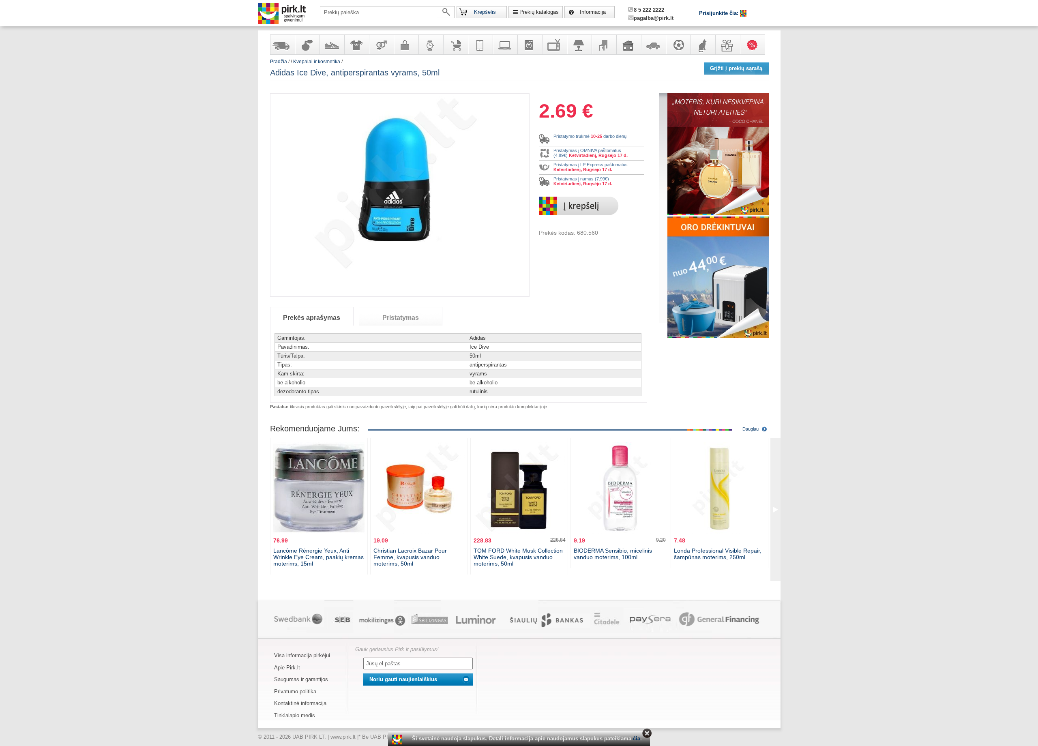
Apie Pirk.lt (287, 668)
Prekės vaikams (455, 44)
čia (636, 738)
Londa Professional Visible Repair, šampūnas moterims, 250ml (717, 553)
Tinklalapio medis (294, 715)
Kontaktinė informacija (300, 703)
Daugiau (750, 429)
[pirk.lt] (398, 739)
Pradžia (278, 61)
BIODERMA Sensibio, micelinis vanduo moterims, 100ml (613, 553)
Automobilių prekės (653, 44)
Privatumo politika (295, 691)
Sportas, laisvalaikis (678, 44)
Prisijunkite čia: (719, 13)
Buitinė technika (529, 44)
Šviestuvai (579, 44)
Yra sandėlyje (282, 44)
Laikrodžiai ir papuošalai (430, 44)
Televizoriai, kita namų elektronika (554, 44)
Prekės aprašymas (311, 317)
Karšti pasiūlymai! (755, 44)
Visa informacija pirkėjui (302, 655)
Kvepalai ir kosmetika (307, 44)
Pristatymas (400, 317)
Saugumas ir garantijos (301, 679)
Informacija (593, 12)
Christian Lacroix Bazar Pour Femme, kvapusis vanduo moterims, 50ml (410, 557)
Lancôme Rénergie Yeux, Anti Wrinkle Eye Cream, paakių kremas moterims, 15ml (318, 557)
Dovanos (727, 44)
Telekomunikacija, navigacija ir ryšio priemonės (480, 44)
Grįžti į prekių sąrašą (736, 68)
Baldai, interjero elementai (604, 44)
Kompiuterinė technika (505, 44)
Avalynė (331, 44)
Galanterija (406, 44)
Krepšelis (485, 12)
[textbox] (387, 12)
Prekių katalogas (539, 12)
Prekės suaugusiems (381, 44)
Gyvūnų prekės (702, 44)
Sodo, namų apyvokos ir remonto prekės (628, 44)
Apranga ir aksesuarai (356, 44)
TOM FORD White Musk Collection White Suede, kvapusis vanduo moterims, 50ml (518, 557)
